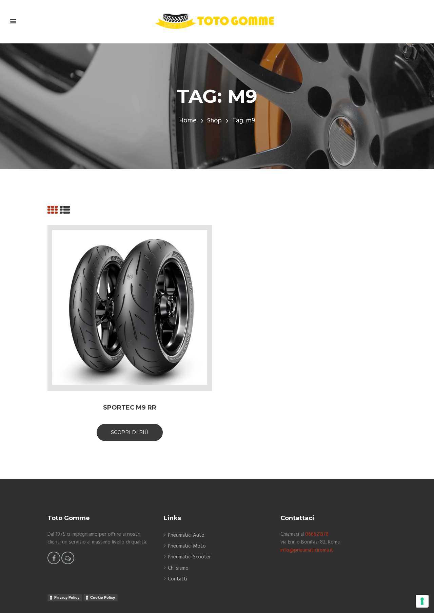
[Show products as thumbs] (52, 211)
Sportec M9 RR (129, 407)
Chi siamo (178, 568)
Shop (214, 121)
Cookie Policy (102, 597)
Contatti (177, 579)
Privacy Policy (66, 597)
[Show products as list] (65, 211)
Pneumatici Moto (187, 546)
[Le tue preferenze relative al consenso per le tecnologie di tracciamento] (422, 601)
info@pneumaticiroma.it (306, 550)
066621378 (317, 534)
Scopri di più (130, 432)
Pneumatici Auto (186, 535)
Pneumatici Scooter (189, 557)
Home (188, 121)
